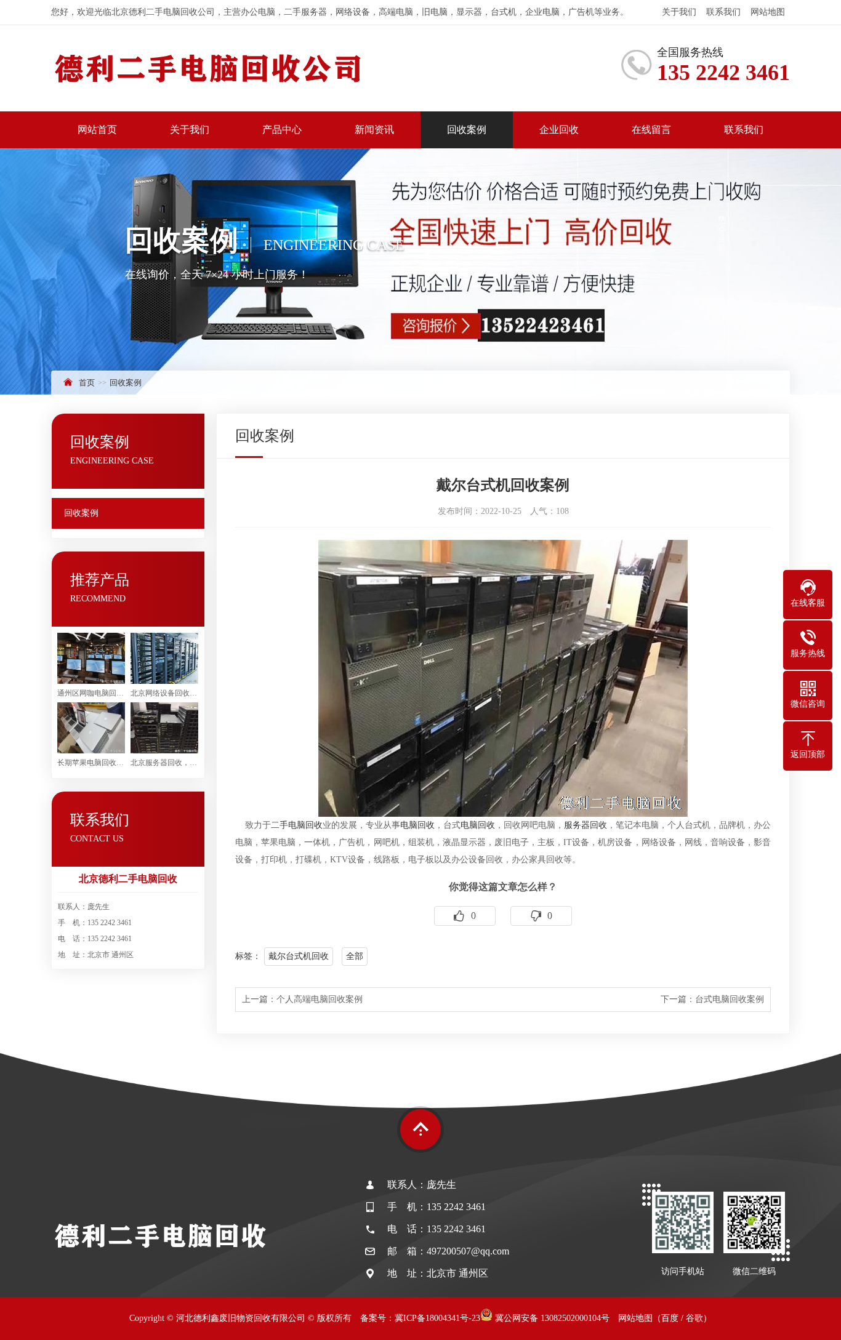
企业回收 (559, 129)
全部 (354, 956)
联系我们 (723, 12)
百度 (669, 1318)
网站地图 (767, 12)
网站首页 (97, 129)
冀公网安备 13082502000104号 (551, 1318)
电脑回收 (417, 825)
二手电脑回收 (297, 825)
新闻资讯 (374, 129)
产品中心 (282, 129)
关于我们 (679, 12)
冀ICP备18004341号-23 (437, 1318)
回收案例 (466, 129)
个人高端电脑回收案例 (319, 999)
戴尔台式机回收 (298, 956)
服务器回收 (585, 825)
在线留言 (651, 129)
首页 (87, 382)
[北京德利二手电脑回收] (208, 68)
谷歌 (694, 1318)
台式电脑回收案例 (729, 999)
